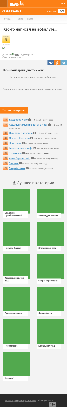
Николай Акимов (13, 248)
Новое (30, 19)
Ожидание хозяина (21, 132)
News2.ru (9, 400)
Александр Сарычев (48, 215)
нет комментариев (14, 57)
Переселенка (11, 345)
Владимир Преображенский (13, 214)
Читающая (15, 153)
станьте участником (26, 88)
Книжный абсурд (46, 345)
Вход (62, 3)
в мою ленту (52, 11)
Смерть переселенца (48, 280)
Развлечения (11, 11)
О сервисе (19, 400)
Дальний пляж (45, 313)
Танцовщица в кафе (21, 148)
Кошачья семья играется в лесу (28, 124)
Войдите (7, 88)
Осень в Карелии (19, 137)
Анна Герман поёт (19, 158)
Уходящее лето (18, 119)
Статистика (30, 400)
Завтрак (14, 163)
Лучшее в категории (35, 182)
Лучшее (8, 19)
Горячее (19, 19)
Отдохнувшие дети (47, 248)
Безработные (17, 168)
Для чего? (9, 378)
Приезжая (15, 142)
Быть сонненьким (13, 313)
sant (17, 54)
